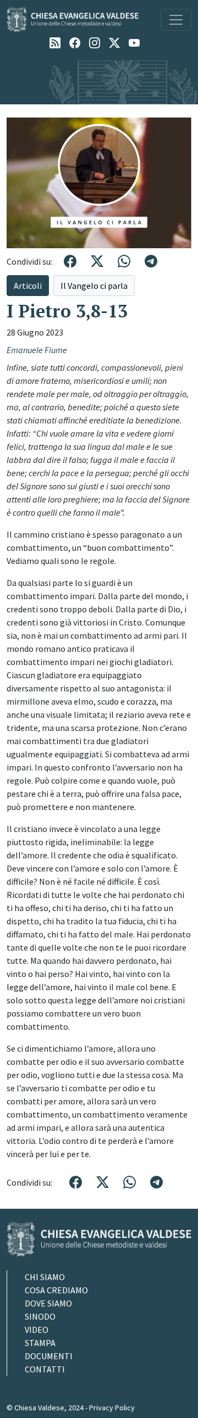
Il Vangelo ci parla (94, 285)
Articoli (28, 285)
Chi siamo (45, 1276)
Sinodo (40, 1316)
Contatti (45, 1369)
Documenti (49, 1355)
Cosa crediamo (56, 1290)
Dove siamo (48, 1303)
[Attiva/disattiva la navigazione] (176, 20)
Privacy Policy (112, 1408)
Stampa (40, 1342)
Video (36, 1329)
